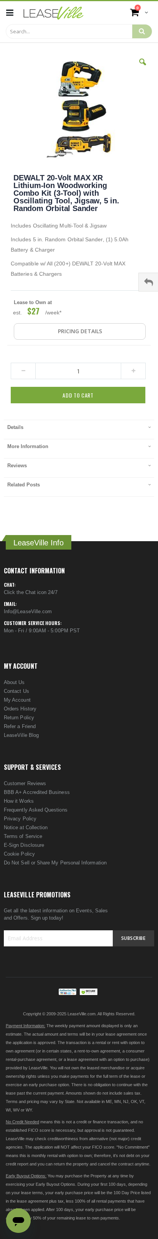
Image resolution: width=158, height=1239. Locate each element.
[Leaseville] (53, 12)
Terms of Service (23, 836)
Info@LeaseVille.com (28, 611)
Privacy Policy (20, 819)
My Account (17, 700)
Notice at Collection (26, 827)
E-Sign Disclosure (24, 845)
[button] (142, 67)
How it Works (19, 801)
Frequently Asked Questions (35, 810)
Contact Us (16, 691)
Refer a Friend (20, 726)
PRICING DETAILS (80, 331)
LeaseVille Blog (21, 735)
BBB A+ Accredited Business (37, 792)
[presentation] (79, 429)
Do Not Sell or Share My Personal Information (55, 863)
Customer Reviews (25, 783)
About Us (14, 682)
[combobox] (69, 31)
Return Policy (19, 717)
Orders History (20, 709)
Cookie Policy (19, 854)
